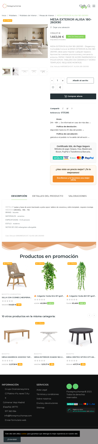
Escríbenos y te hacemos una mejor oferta (73, 179)
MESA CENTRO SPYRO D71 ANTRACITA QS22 (81, 357)
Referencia (55, 113)
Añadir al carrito (80, 80)
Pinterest (72, 108)
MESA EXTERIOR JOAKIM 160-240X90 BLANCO (49, 357)
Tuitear (67, 108)
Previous (7, 42)
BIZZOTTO (5, 354)
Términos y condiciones (48, 394)
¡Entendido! (12, 439)
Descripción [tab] (19, 196)
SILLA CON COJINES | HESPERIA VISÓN (17, 297)
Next (42, 42)
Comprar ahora (75, 96)
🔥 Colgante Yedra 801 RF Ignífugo (81, 296)
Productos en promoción (49, 256)
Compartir (63, 108)
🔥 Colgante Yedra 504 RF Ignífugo (49, 296)
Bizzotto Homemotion (11, 294)
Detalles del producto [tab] (47, 196)
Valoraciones (77, 196)
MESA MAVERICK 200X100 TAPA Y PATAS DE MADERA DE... (17, 357)
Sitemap (40, 407)
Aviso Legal (42, 390)
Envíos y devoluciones (47, 403)
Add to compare (60, 87)
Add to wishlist (53, 87)
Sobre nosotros (44, 399)
